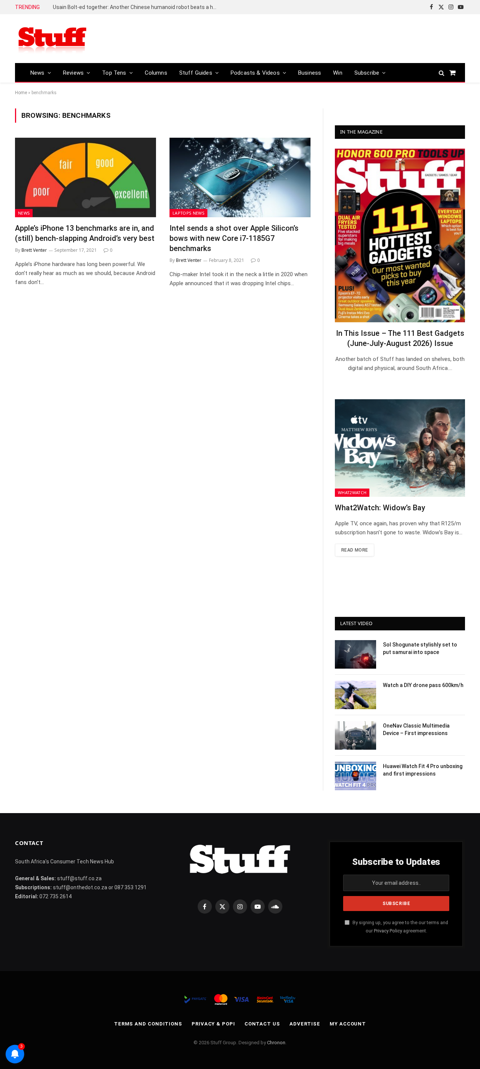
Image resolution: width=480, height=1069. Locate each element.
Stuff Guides (195, 72)
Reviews (73, 72)
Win (337, 72)
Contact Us (262, 1024)
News (37, 72)
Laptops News (188, 213)
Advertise (305, 1024)
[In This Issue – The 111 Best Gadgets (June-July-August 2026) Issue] (400, 235)
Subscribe (367, 72)
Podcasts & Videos (255, 72)
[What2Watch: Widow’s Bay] (400, 448)
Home (21, 92)
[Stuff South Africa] (52, 39)
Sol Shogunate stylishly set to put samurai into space (420, 648)
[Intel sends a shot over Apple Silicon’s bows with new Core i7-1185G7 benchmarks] (240, 177)
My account (348, 1024)
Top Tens (114, 72)
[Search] (441, 72)
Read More (354, 550)
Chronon (276, 1042)
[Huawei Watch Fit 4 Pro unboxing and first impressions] (355, 776)
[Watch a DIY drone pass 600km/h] (355, 695)
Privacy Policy (388, 931)
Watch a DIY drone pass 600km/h (423, 685)
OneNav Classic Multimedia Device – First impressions (416, 729)
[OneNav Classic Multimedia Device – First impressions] (355, 735)
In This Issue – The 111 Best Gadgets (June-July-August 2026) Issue (400, 338)
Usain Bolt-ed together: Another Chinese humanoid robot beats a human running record (137, 7)
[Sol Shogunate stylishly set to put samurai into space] (355, 654)
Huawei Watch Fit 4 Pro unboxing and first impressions (422, 770)
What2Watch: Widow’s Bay (380, 507)
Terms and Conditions (148, 1024)
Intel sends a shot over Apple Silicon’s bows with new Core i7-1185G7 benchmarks (234, 238)
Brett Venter (34, 250)
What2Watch (352, 492)
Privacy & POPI (213, 1024)
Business (309, 72)
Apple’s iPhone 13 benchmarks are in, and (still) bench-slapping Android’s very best (84, 233)
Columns (156, 72)
